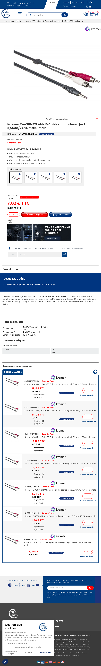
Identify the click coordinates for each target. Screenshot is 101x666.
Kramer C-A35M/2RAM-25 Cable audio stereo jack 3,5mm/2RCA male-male (61, 437)
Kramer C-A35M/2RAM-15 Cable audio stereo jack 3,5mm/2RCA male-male (60, 463)
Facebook (88, 2)
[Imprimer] (10, 221)
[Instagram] (7, 585)
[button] (5, 662)
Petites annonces (69, 6)
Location (52, 2)
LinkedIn (90, 6)
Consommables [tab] (13, 372)
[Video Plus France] (5, 13)
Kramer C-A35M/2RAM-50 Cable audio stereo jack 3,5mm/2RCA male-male (60, 384)
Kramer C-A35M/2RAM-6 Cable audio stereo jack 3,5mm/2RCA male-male (60, 516)
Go (65, 15)
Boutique (66, 2)
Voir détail (12, 382)
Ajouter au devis (86, 395)
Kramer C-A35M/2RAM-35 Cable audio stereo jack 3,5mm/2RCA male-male (60, 410)
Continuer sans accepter (11, 652)
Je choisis (28, 652)
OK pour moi (45, 652)
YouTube (90, 2)
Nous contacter (77, 2)
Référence (12, 134)
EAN (8, 139)
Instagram (86, 6)
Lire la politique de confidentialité (16, 643)
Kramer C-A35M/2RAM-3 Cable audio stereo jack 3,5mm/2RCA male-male (60, 490)
